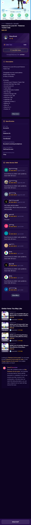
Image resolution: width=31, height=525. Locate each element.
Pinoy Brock (13, 36)
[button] (15, 10)
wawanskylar (14, 319)
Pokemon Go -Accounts (12, 23)
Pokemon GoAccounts (14, 357)
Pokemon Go (13, 312)
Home (3, 23)
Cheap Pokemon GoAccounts (10, 361)
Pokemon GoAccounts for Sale (14, 359)
